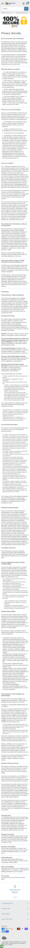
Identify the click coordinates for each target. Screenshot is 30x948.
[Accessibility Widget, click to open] (1, 946)
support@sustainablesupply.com (19, 704)
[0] (27, 3)
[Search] (26, 9)
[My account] (23, 3)
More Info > (15, 892)
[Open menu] (2, 3)
